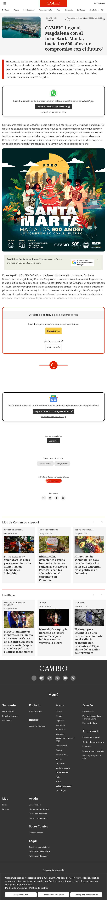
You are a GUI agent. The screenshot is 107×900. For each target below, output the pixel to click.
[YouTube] (65, 678)
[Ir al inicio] (53, 3)
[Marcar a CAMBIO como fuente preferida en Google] (82, 262)
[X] (57, 678)
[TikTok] (49, 678)
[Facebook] (34, 678)
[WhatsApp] (73, 678)
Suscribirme (53, 331)
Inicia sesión (53, 347)
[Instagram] (41, 678)
